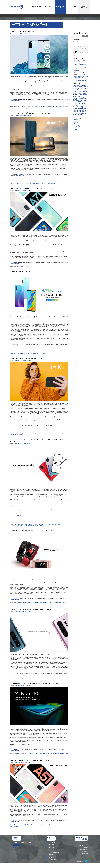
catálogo (86, 86)
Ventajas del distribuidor (54, 852)
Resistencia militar (56, 433)
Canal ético (86, 855)
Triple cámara (38, 183)
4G (73, 85)
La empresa (51, 844)
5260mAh (35, 753)
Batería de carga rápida (53, 351)
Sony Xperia (80, 106)
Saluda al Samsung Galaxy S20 (22, 32)
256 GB (31, 351)
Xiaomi (57, 753)
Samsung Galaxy (81, 100)
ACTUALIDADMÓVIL (60, 7)
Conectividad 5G (39, 106)
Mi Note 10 (48, 753)
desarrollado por (80, 861)
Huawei (60, 351)
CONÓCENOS (36, 7)
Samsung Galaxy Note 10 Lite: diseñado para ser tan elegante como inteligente (36, 440)
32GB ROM (31, 181)
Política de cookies (84, 853)
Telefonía (51, 849)
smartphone (23, 183)
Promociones (77, 123)
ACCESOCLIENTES (84, 7)
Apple (76, 86)
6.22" (46, 181)
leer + (14, 847)
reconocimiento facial (17, 525)
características (81, 86)
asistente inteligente (43, 351)
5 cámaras (30, 753)
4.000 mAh (41, 181)
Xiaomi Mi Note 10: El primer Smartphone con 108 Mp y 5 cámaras (35, 683)
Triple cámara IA (26, 353)
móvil (75, 95)
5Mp (33, 433)
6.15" (37, 351)
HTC (77, 90)
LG (77, 91)
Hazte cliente (51, 854)
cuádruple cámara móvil (31, 824)
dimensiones (29, 602)
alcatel (53, 181)
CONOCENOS (52, 842)
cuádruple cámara (39, 678)
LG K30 (45, 433)
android (25, 602)
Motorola (81, 93)
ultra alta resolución (22, 108)
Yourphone (29, 108)
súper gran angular (31, 183)
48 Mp (34, 351)
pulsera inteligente (57, 602)
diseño (78, 88)
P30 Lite (21, 353)
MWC (85, 93)
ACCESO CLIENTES (53, 859)
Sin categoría (17, 266)
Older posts (13, 830)
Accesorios (76, 119)
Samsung (58, 106)
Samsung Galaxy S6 (77, 101)
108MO (25, 753)
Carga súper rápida (39, 524)
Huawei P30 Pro (46, 678)
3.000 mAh (26, 433)
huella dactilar (43, 753)
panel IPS (49, 433)
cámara (75, 88)
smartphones (77, 105)
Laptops (76, 121)
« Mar (74, 55)
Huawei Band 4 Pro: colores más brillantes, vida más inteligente (34, 531)
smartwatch (83, 105)
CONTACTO (72, 7)
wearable (81, 113)
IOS (48, 602)
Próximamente (77, 125)
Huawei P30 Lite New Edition (20, 272)
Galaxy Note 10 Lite (58, 524)
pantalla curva (80, 98)
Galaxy (82, 88)
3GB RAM (37, 181)
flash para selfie (39, 433)
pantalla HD (18, 183)
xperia (84, 113)
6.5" (25, 824)
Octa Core (83, 96)
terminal (84, 111)
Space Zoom (15, 108)
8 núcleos (49, 181)
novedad (83, 95)
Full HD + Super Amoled (49, 524)
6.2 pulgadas (32, 106)
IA (54, 106)
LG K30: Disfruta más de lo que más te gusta (26, 359)
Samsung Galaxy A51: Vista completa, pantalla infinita (31, 760)
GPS (34, 602)
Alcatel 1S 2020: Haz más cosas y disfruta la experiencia (31, 113)
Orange (51, 602)
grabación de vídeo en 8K (48, 106)
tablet (76, 108)
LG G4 (80, 91)
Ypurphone (63, 824)
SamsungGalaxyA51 (45, 824)
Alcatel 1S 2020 (58, 181)
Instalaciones (51, 846)
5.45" (30, 433)
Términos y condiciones (83, 851)
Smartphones (22, 106)
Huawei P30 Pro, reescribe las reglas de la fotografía (30, 609)
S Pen (24, 525)
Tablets (75, 129)
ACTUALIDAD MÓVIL (53, 856)
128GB (25, 524)
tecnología (53, 753)
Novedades (16, 106)
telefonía (76, 110)
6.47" (34, 678)
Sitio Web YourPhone (27, 33)
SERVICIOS (48, 7)
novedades (76, 96)
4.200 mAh (30, 678)
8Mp (35, 433)
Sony (75, 106)
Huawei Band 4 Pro (43, 602)
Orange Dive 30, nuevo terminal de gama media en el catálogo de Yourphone (81, 76)
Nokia (78, 95)
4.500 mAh (30, 524)
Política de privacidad (84, 849)
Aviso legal (86, 847)
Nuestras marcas (52, 851)
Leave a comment (36, 108)
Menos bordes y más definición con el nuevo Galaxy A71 (32, 189)
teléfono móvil (77, 111)
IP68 (52, 678)
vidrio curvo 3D (34, 353)
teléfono (83, 110)
